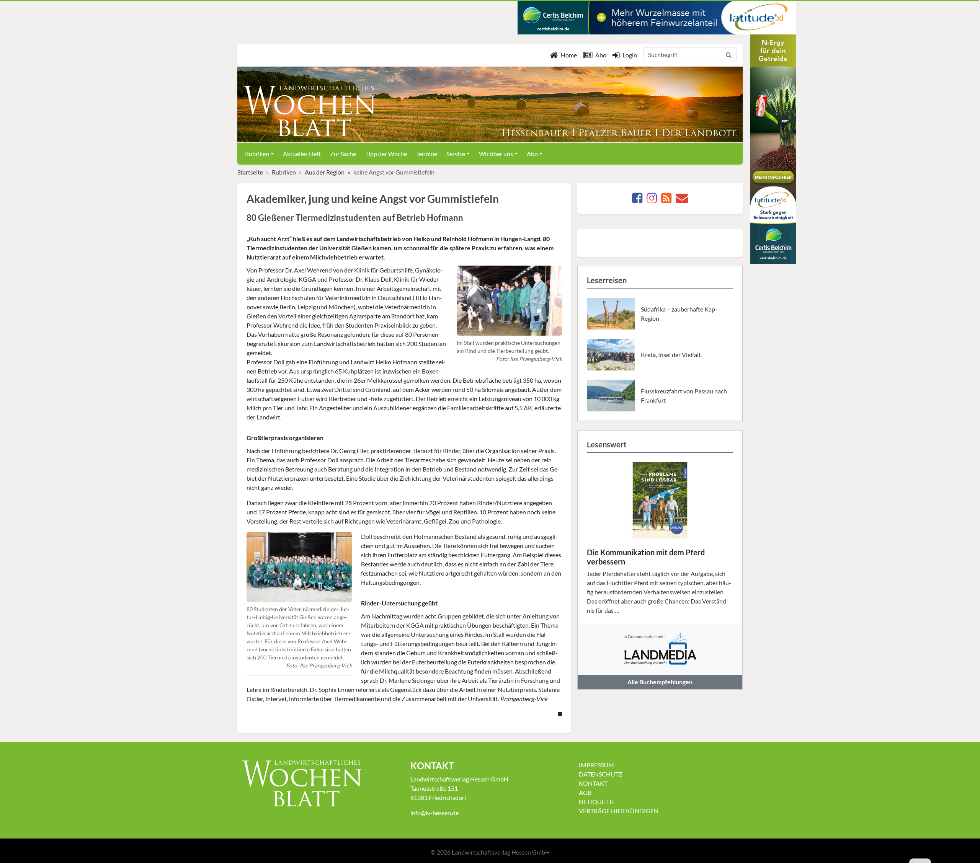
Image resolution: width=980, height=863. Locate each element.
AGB (585, 792)
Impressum (596, 764)
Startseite (250, 172)
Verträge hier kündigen (618, 810)
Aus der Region (325, 172)
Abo (600, 55)
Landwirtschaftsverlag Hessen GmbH (501, 852)
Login (629, 55)
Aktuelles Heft (302, 153)
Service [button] (455, 153)
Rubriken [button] (257, 153)
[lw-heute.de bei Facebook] (637, 200)
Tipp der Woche (386, 153)
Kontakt (593, 783)
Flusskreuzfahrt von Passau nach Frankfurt (684, 395)
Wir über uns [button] (496, 153)
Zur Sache (343, 153)
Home (569, 55)
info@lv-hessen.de (434, 812)
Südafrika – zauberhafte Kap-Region (679, 313)
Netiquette (597, 801)
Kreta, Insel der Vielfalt (671, 354)
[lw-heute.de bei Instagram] (652, 200)
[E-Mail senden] (682, 200)
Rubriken (284, 172)
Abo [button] (532, 153)
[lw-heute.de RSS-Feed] (666, 200)
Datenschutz (600, 774)
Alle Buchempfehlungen (660, 681)
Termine (426, 153)
